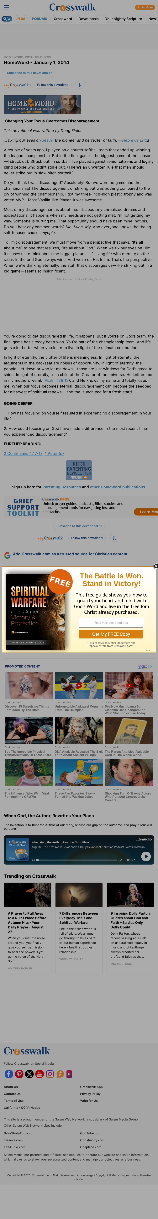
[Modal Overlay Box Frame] (79, 609)
